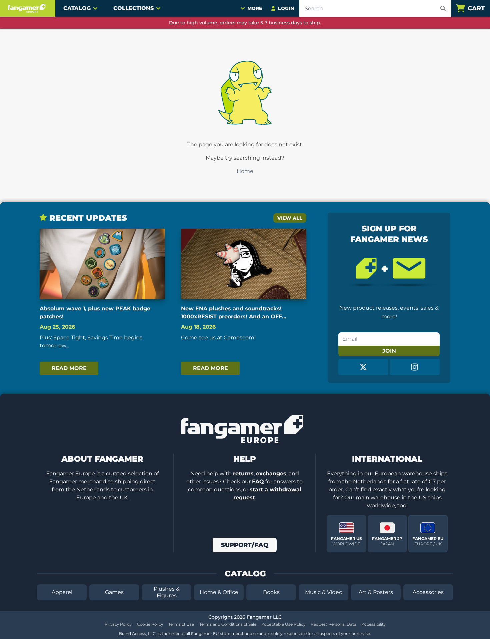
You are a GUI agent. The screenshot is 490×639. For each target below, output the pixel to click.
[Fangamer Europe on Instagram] (415, 367)
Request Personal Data (333, 624)
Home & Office (219, 592)
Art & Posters (376, 592)
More (254, 8)
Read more (69, 368)
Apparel (62, 592)
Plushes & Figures (167, 592)
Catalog (77, 8)
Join (389, 351)
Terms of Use (181, 624)
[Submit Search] (443, 8)
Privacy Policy (118, 624)
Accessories (428, 592)
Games (114, 592)
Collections (133, 8)
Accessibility (374, 624)
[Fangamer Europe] (27, 8)
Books (271, 592)
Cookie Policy (150, 624)
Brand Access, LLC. (138, 633)
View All (289, 218)
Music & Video (323, 592)
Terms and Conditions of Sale (227, 624)
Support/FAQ (244, 545)
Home (245, 171)
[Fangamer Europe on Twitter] (363, 367)
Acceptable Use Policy (283, 624)
